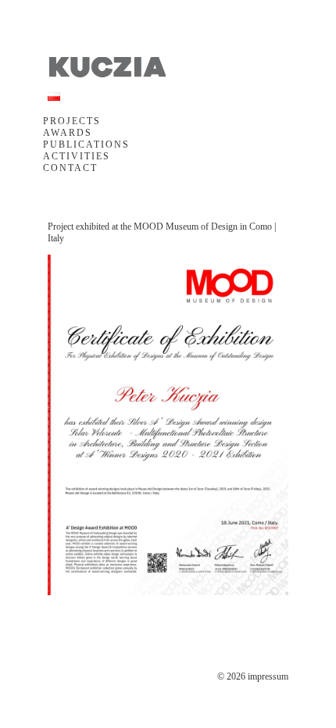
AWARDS (67, 132)
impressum (268, 676)
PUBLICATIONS (86, 144)
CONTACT (70, 167)
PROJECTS (72, 121)
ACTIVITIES (76, 156)
